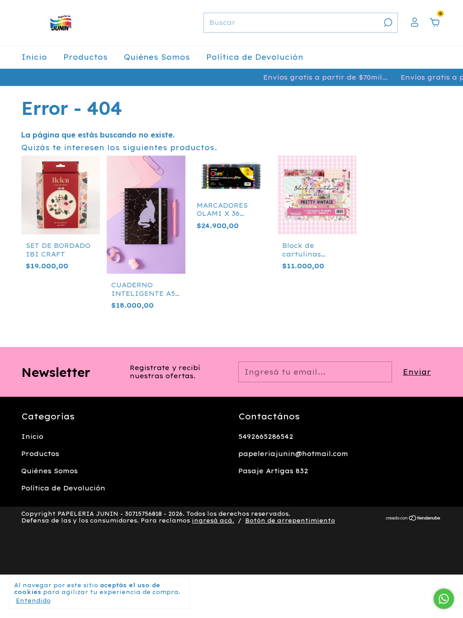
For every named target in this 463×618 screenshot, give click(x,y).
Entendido (33, 600)
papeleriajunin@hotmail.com (293, 454)
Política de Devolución (254, 57)
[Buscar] (387, 23)
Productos (85, 57)
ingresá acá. (213, 520)
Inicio (34, 57)
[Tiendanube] (413, 518)
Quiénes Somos (157, 57)
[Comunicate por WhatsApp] (444, 599)
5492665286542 (265, 437)
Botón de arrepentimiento (290, 520)
